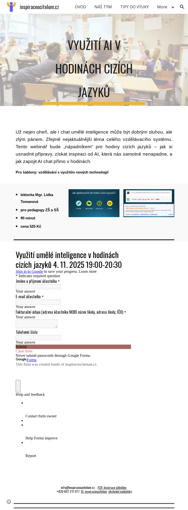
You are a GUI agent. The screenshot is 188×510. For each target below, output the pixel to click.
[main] (94, 67)
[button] (182, 7)
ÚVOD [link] (80, 7)
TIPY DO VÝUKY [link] (134, 7)
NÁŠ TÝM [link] (103, 7)
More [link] (162, 7)
